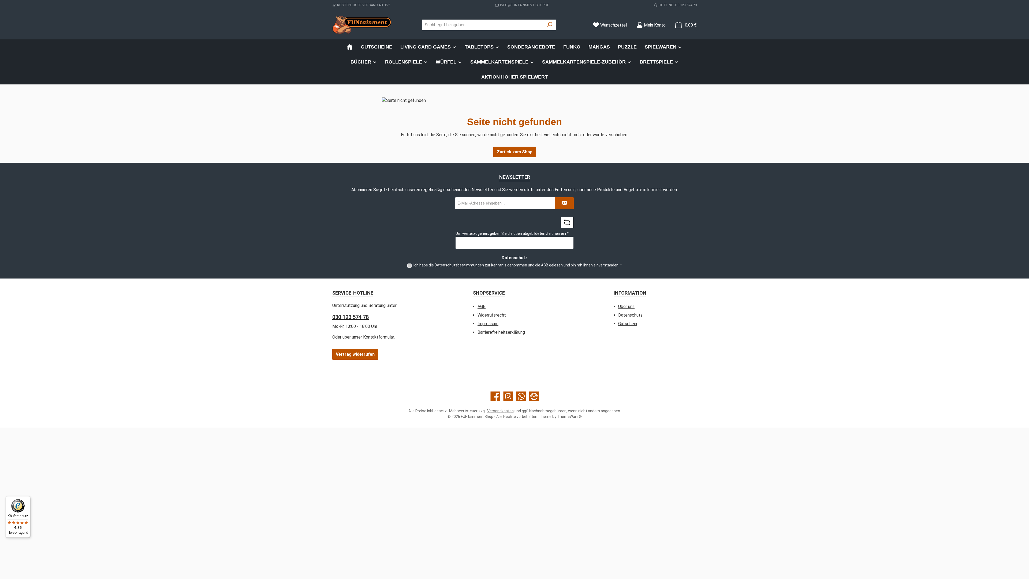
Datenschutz (630, 315)
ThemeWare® (569, 416)
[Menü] (27, 499)
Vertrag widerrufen (355, 354)
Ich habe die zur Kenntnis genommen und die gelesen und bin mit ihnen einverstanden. (517, 265)
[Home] (350, 46)
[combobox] (483, 25)
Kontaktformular (378, 337)
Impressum (488, 323)
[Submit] (564, 203)
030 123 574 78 (350, 317)
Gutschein (627, 323)
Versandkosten (500, 411)
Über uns (626, 306)
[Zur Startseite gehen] (361, 25)
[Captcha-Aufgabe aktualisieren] (567, 222)
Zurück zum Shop (514, 151)
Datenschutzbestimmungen (459, 265)
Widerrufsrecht (492, 315)
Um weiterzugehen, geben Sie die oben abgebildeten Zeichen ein (512, 233)
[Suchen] (549, 25)
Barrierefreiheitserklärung (501, 332)
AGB (544, 265)
